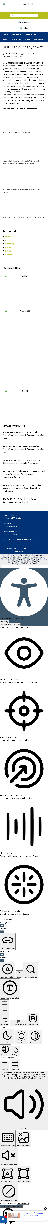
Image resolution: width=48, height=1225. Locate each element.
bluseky (29, 539)
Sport (27, 40)
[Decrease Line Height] (2, 960)
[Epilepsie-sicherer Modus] (1, 917)
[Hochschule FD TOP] (24, 7)
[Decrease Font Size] (2, 931)
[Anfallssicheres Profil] (1, 743)
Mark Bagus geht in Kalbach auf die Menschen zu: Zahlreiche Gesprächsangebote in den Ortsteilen (22, 488)
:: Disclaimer (7, 523)
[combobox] (24, 559)
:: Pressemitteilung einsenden (14, 534)
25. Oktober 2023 (12, 53)
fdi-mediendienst (34, 549)
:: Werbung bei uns (10, 515)
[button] (1, 566)
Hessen (5, 40)
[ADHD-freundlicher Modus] (1, 801)
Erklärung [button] (4, 622)
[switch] (1, 685)
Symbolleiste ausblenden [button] (10, 624)
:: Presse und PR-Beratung (13, 518)
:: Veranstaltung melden (12, 526)
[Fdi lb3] (24, 28)
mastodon (38, 539)
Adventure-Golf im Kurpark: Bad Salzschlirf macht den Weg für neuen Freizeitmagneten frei (24, 474)
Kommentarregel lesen (12, 268)
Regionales (31, 35)
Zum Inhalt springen (8, 1203)
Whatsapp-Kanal (18, 539)
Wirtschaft (17, 35)
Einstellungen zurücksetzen (11, 1206)
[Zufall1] (24, 420)
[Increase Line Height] (2, 954)
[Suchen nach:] (24, 15)
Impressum (29, 551)
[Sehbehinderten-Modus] (1, 685)
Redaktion (27, 53)
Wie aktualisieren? (35, 1078)
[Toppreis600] (24, 385)
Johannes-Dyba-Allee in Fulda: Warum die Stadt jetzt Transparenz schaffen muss (23, 435)
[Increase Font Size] (2, 925)
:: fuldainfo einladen (10, 531)
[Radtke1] (24, 305)
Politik (5, 35)
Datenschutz (19, 551)
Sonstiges (38, 40)
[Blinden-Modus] (1, 859)
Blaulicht (16, 40)
